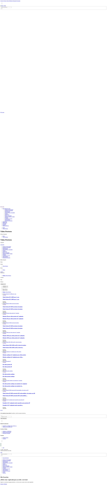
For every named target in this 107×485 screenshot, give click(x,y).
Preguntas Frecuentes (16, 0)
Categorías (2, 244)
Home (4, 227)
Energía (6, 213)
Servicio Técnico (3, 0)
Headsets (6, 217)
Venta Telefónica (10, 0)
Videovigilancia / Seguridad (10, 212)
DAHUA (4, 224)
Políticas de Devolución (7, 432)
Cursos (4, 471)
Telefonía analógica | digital (10, 216)
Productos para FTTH (9, 210)
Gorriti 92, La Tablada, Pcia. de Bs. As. (10, 425)
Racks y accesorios (8, 215)
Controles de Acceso (8, 218)
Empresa (4, 472)
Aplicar (1, 271)
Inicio (4, 236)
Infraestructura (7, 211)
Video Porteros (7, 219)
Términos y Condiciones (7, 431)
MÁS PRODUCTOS (6, 208)
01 (0, 410)
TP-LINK (4, 223)
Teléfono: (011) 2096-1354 (7, 426)
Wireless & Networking (9, 209)
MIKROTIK (5, 222)
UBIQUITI (5, 221)
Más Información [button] (3, 418)
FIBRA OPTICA (6, 225)
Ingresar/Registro (6, 457)
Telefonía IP (7, 214)
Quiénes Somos (5, 437)
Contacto (4, 438)
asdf (3, 447)
